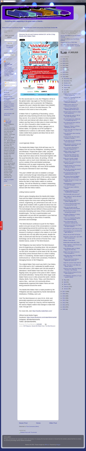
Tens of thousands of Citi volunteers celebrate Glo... (71, 222)
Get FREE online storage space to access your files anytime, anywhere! (70, 45)
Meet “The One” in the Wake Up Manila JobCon (71, 265)
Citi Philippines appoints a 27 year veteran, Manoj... (72, 276)
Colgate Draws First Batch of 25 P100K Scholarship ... (71, 94)
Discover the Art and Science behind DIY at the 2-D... (71, 259)
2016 (64, 293)
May (65, 280)
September (67, 85)
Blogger (58, 444)
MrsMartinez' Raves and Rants (9, 99)
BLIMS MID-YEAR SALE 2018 (71, 242)
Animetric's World (8, 109)
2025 (64, 61)
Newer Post (23, 423)
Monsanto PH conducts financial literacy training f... (72, 162)
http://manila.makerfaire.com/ (42, 311)
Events (17, 27)
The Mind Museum (50, 326)
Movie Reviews (28, 27)
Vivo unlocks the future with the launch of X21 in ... (71, 123)
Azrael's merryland (9, 104)
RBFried (47, 444)
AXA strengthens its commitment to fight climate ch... (72, 231)
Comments (9, 85)
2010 (64, 307)
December (67, 78)
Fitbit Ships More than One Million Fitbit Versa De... (72, 256)
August (66, 87)
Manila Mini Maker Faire (38, 326)
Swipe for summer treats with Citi (72, 262)
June (65, 92)
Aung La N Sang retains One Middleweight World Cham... (71, 109)
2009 (64, 309)
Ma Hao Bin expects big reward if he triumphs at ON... (72, 170)
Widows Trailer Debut (69, 240)
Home (4, 27)
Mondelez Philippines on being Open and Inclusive (71, 215)
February (66, 286)
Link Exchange (8, 113)
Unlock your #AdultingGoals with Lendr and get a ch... (72, 98)
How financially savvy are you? (71, 194)
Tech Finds (47, 27)
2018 (64, 76)
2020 (64, 72)
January (66, 288)
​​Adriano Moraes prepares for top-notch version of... (72, 272)
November (67, 80)
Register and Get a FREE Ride (69, 42)
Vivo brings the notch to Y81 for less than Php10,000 (71, 116)
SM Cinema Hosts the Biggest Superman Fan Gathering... (71, 177)
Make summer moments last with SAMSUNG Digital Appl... (72, 144)
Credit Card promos (38, 27)
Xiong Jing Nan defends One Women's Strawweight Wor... (71, 155)
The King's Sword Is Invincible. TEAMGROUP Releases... (71, 191)
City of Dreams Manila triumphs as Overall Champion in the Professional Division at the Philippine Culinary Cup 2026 (9, 71)
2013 (64, 300)
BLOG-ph (6, 92)
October (66, 83)
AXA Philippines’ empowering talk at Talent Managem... (72, 184)
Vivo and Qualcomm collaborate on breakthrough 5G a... (71, 119)
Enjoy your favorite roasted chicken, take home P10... (71, 159)
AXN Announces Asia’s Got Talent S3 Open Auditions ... (72, 225)
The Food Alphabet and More (8, 64)
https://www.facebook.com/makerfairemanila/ (42, 317)
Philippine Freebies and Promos (9, 106)
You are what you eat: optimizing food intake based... (72, 141)
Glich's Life (7, 94)
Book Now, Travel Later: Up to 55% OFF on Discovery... (72, 237)
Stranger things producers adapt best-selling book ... (72, 112)
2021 (64, 70)
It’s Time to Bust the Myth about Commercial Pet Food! (71, 204)
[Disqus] (38, 350)
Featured (8, 27)
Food (12, 27)
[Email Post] (45, 324)
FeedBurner (9, 47)
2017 (64, 291)
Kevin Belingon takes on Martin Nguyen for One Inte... (71, 249)
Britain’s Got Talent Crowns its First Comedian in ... (71, 252)
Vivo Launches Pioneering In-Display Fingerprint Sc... (71, 148)
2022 (64, 67)
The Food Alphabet (8, 121)
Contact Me (54, 27)
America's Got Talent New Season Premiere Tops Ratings (72, 269)
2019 (64, 74)
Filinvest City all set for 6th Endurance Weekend (70, 101)
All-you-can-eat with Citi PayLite (71, 234)
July (65, 89)
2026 (64, 59)
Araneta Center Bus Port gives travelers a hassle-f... (71, 137)
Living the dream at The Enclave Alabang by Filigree (72, 166)
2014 (64, 298)
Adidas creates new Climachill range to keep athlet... (71, 152)
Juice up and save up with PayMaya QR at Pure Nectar (71, 208)
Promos (21, 27)
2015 (64, 296)
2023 (64, 65)
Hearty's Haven (8, 96)
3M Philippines (27, 326)
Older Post (53, 423)
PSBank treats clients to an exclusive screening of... (70, 105)
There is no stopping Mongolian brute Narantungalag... (71, 218)
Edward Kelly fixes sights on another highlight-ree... (70, 200)
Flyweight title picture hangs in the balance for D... (72, 180)
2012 (64, 302)
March (66, 284)
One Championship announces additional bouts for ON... (71, 173)
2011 (63, 304)
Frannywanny (7, 101)
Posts (7, 82)
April (65, 282)
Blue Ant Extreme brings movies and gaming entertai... (71, 211)
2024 (64, 63)
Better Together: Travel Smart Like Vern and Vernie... (72, 245)
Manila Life (7, 115)
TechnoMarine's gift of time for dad (72, 228)
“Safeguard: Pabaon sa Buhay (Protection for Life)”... (71, 127)
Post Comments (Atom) (32, 426)
